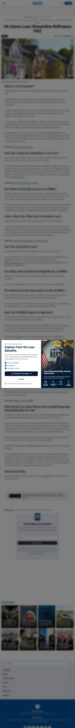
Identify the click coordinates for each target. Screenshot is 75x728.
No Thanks (21, 379)
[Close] (69, 342)
